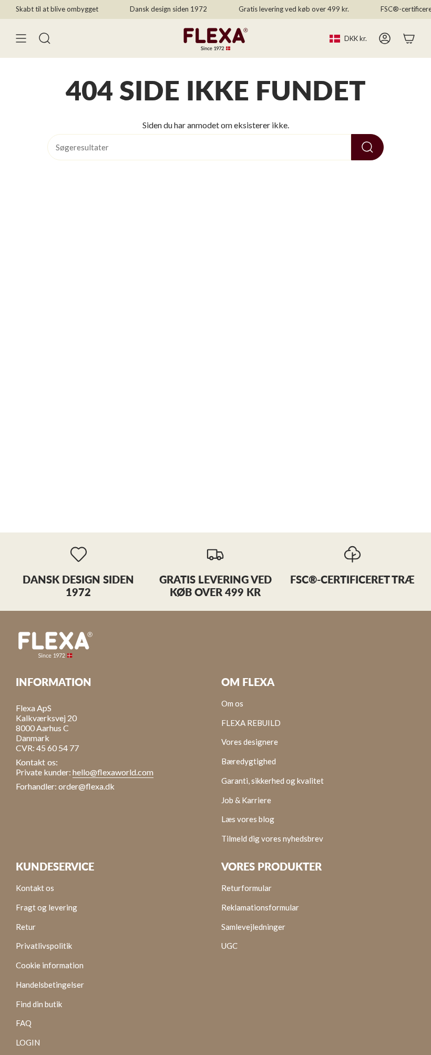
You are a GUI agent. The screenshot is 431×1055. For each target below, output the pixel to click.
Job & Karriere (246, 800)
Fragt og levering (46, 907)
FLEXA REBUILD (251, 723)
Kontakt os (35, 888)
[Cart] (409, 38)
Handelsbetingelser (50, 984)
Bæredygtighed (248, 761)
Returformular (246, 888)
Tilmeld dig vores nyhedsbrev (272, 838)
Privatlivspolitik (44, 945)
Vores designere (249, 741)
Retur (26, 926)
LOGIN (28, 1042)
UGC (229, 945)
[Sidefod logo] (55, 644)
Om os (232, 703)
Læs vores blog (247, 819)
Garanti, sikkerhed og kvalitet (272, 780)
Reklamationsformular (260, 907)
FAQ (24, 1023)
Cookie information (50, 965)
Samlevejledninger (253, 926)
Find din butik (39, 1004)
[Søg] (367, 147)
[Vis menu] (21, 38)
